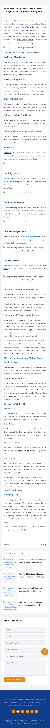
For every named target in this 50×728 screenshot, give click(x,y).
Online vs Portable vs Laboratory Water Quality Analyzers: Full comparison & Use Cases (31, 604)
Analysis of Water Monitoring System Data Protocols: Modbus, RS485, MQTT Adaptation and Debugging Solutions (32, 561)
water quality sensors (16, 30)
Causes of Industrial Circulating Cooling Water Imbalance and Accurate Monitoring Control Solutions (30, 590)
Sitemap (37, 723)
